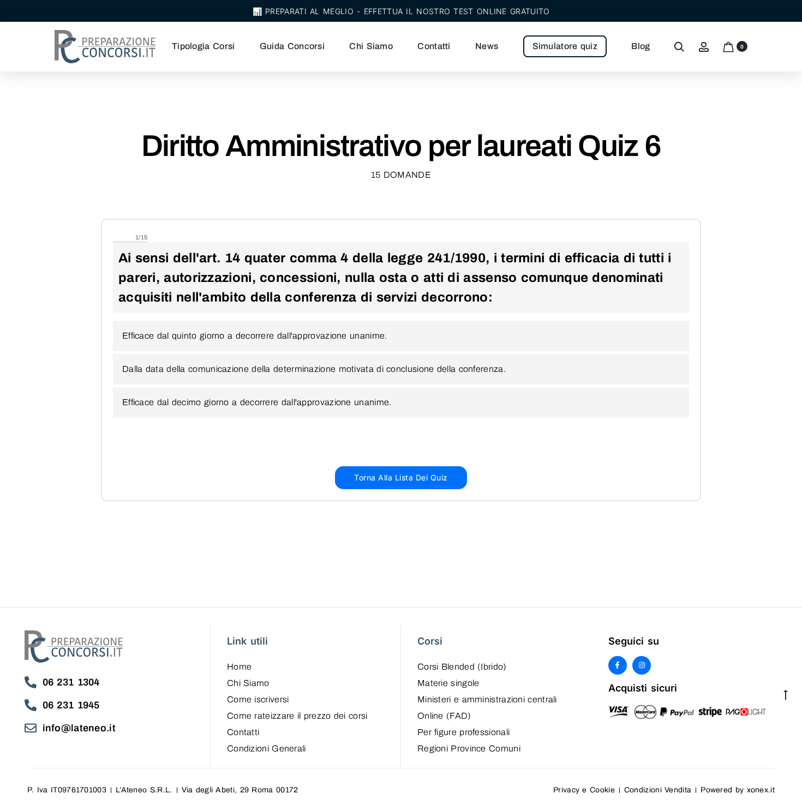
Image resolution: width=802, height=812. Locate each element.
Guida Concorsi (292, 46)
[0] (728, 46)
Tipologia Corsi (203, 46)
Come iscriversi (258, 699)
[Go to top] (785, 694)
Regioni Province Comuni (468, 748)
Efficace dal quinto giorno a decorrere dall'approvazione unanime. (254, 335)
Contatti (433, 46)
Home (239, 666)
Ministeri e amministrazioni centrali (487, 699)
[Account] (703, 46)
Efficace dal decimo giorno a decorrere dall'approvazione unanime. (257, 402)
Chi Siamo (371, 46)
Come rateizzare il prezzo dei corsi (297, 715)
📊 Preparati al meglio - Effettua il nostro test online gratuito (401, 11)
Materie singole (448, 683)
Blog (640, 46)
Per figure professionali (463, 732)
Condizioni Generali (266, 748)
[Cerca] (679, 46)
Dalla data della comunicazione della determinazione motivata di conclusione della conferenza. (314, 369)
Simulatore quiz (565, 46)
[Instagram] (641, 665)
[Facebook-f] (617, 665)
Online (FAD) (444, 715)
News (486, 46)
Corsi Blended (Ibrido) (462, 666)
